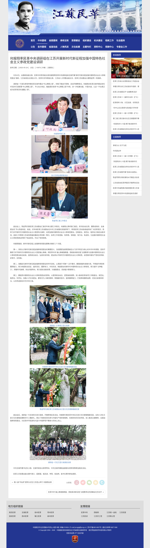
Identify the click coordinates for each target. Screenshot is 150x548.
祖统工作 (109, 40)
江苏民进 (84, 516)
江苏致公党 (111, 516)
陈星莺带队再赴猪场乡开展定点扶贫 (126, 177)
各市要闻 (42, 46)
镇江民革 (38, 516)
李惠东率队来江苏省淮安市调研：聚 (126, 86)
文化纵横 (75, 46)
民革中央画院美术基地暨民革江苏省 (126, 188)
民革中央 (84, 512)
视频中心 (109, 46)
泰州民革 (50, 516)
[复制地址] (102, 482)
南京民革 (12, 512)
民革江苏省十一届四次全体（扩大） (126, 97)
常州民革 (50, 512)
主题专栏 (87, 46)
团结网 (96, 512)
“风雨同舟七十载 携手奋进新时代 (125, 124)
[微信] (89, 482)
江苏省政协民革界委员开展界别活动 (126, 182)
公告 (33, 46)
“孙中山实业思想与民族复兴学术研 (125, 107)
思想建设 (75, 40)
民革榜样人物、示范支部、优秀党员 (126, 102)
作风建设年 (117, 150)
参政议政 (64, 40)
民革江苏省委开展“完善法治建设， (125, 172)
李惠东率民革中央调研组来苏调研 (125, 193)
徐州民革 (38, 512)
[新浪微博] (83, 482)
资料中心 (98, 46)
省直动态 (53, 46)
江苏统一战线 (111, 512)
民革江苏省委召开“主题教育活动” (125, 92)
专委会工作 (121, 46)
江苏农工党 (98, 516)
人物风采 (64, 46)
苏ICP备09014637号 (95, 527)
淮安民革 (12, 516)
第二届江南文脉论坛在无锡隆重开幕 (126, 118)
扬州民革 (25, 516)
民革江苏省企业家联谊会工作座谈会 (126, 81)
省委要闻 (53, 40)
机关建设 (98, 40)
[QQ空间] (95, 482)
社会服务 (120, 40)
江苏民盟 (122, 512)
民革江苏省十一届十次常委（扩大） (126, 113)
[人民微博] (76, 482)
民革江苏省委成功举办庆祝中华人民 (126, 129)
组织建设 (87, 40)
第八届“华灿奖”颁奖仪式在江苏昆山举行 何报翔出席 (32, 482)
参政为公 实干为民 (120, 145)
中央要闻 (42, 40)
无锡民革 (25, 512)
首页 (33, 40)
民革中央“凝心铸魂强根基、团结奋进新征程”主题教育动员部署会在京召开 (76, 492)
